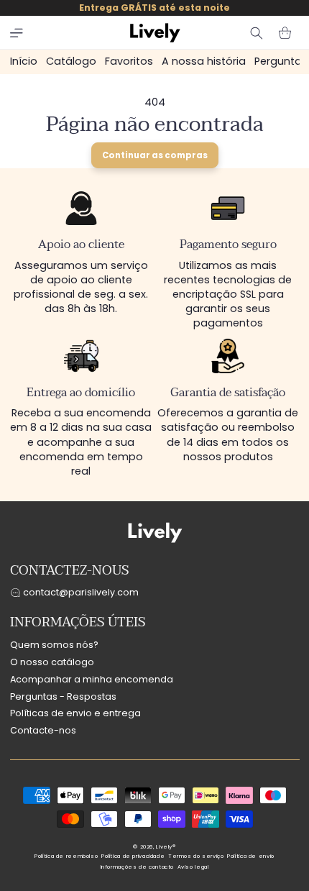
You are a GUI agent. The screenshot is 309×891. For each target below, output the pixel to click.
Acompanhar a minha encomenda (91, 679)
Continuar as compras (155, 155)
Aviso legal (193, 867)
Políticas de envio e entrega (75, 713)
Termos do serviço (196, 856)
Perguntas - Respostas (63, 696)
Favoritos (129, 61)
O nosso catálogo (52, 662)
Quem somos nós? (54, 645)
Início (23, 61)
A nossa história (204, 61)
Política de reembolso (66, 856)
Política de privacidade (133, 856)
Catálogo (71, 61)
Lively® (165, 847)
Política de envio (251, 856)
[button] (16, 33)
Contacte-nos (43, 730)
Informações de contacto (138, 867)
